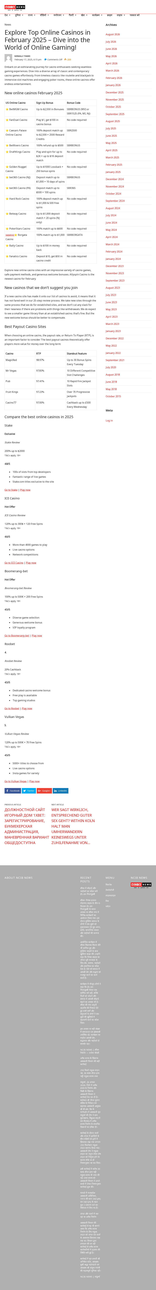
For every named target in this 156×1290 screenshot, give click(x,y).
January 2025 (113, 172)
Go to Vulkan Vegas (16, 781)
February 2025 (114, 164)
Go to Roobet (12, 708)
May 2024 (111, 230)
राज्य (30, 15)
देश (6, 15)
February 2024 (114, 251)
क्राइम (109, 15)
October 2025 (113, 106)
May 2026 (111, 56)
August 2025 (113, 121)
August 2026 (113, 34)
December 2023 (115, 266)
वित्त (107, 901)
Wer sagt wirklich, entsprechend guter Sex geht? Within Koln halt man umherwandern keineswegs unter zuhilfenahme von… (73, 826)
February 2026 (114, 78)
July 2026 (111, 41)
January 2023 (113, 331)
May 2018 (111, 389)
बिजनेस (109, 884)
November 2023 (115, 273)
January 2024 (113, 259)
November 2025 (115, 99)
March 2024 (112, 244)
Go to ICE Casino (14, 562)
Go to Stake (11, 490)
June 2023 (111, 302)
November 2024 (115, 186)
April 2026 (111, 63)
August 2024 (113, 208)
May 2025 (111, 143)
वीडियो (43, 15)
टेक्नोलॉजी (110, 890)
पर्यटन (108, 906)
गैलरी (71, 15)
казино (10, 235)
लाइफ (119, 15)
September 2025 (115, 114)
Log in (109, 420)
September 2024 (115, 201)
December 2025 (115, 92)
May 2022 (111, 345)
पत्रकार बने (135, 15)
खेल (83, 15)
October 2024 (113, 193)
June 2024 (111, 222)
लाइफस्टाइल (111, 895)
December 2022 (115, 338)
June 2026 (111, 49)
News (8, 24)
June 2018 (111, 381)
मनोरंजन (57, 15)
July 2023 (111, 295)
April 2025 (111, 150)
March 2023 (112, 324)
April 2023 (111, 316)
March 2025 (112, 157)
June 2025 (111, 135)
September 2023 (115, 280)
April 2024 (111, 237)
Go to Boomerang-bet (17, 635)
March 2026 (112, 70)
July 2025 (111, 128)
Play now (25, 490)
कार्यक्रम (96, 15)
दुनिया (18, 15)
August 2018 (113, 374)
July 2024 (111, 215)
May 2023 (111, 309)
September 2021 (115, 360)
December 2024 (115, 179)
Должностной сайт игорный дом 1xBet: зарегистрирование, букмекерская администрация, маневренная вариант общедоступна (27, 826)
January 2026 (113, 85)
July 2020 (111, 367)
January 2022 (113, 353)
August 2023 (113, 287)
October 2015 (113, 396)
